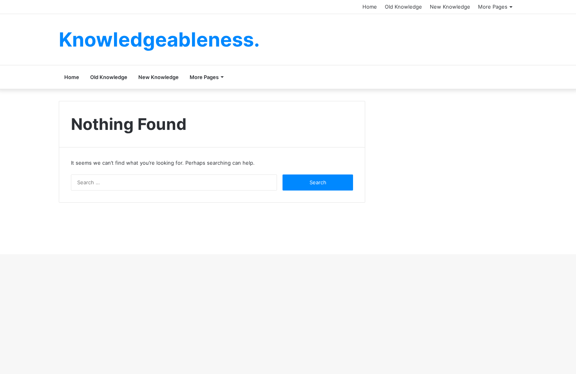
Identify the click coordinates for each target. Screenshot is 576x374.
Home (369, 7)
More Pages (492, 7)
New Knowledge (450, 7)
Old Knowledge (403, 7)
